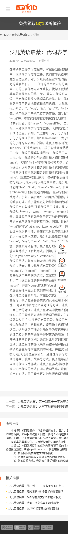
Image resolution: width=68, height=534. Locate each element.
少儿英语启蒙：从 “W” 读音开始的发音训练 (33, 508)
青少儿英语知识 (21, 34)
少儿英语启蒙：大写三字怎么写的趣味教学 (33, 502)
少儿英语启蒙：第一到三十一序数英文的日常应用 (37, 485)
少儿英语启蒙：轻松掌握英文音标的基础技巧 (34, 497)
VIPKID (4, 34)
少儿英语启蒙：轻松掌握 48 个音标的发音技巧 (35, 491)
